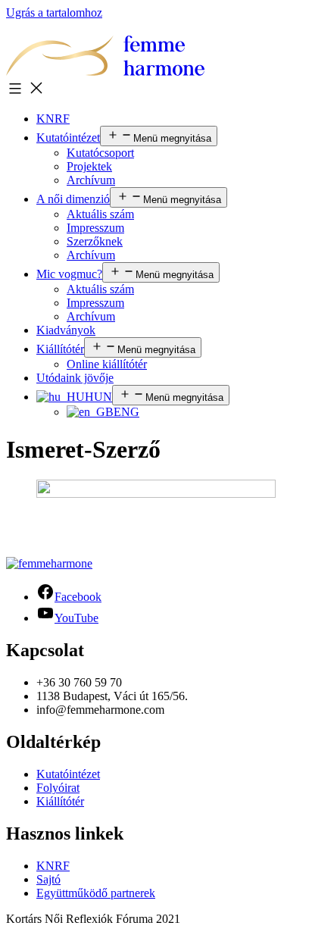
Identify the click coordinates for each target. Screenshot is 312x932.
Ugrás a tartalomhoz (54, 12)
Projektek (89, 166)
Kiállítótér (60, 348)
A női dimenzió (73, 198)
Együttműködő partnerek (95, 893)
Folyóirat (58, 787)
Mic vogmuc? (69, 273)
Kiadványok (65, 330)
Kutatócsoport (100, 152)
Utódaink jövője (75, 377)
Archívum (91, 180)
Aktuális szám (100, 214)
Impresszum (95, 227)
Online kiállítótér (107, 364)
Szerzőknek (95, 241)
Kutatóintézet (68, 137)
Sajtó (48, 879)
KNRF (53, 118)
